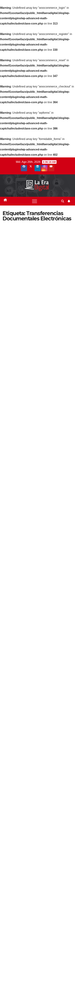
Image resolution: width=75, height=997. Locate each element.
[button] (62, 201)
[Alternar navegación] (34, 201)
